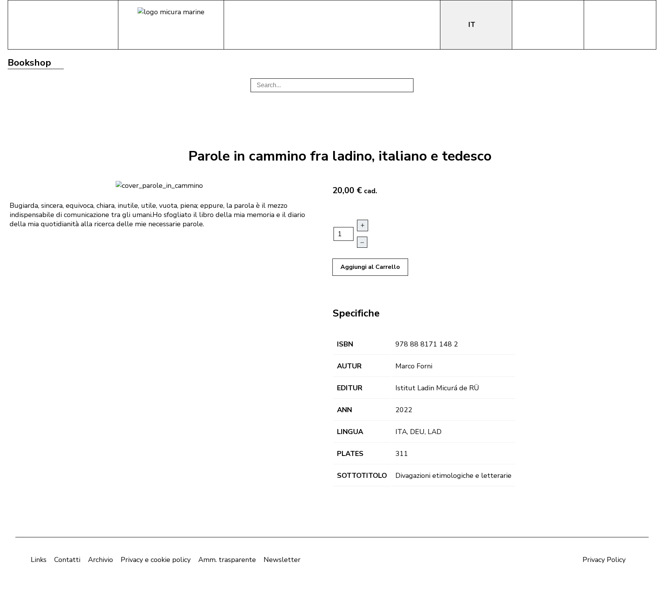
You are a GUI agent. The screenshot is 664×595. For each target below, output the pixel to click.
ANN (344, 409)
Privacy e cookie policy (156, 559)
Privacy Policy (604, 559)
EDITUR (349, 388)
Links (38, 559)
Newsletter (282, 559)
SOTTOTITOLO (362, 475)
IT (472, 24)
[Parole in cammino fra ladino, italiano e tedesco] (159, 184)
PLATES (350, 453)
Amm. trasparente (227, 559)
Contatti (67, 559)
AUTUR (349, 366)
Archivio (100, 559)
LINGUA (350, 431)
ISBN (345, 344)
